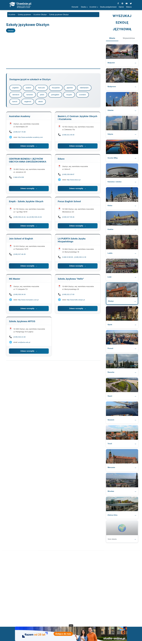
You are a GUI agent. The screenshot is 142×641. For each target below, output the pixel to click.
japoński (70, 88)
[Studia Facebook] (118, 4)
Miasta (112, 38)
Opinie (121, 7)
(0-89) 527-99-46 (68, 217)
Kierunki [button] (75, 7)
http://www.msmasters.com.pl (28, 300)
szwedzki (82, 95)
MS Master (14, 279)
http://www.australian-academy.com (30, 137)
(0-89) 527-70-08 (19, 132)
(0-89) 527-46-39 (19, 254)
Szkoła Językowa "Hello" (71, 279)
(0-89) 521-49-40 (68, 135)
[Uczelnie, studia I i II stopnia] (20, 5)
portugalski (55, 95)
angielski (15, 88)
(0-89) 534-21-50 (19, 337)
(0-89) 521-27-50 (68, 294)
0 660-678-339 (18, 177)
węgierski (27, 101)
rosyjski (69, 95)
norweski (29, 95)
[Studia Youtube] (126, 4)
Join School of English (21, 238)
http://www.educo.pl (73, 180)
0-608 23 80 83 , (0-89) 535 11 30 (74, 257)
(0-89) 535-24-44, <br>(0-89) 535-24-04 (27, 217)
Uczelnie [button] (92, 7)
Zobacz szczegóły (28, 146)
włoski (40, 101)
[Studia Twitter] (131, 4)
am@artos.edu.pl (24, 342)
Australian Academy (19, 116)
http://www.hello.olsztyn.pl (76, 300)
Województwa (129, 38)
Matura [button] (129, 7)
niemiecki (15, 95)
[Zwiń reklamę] (71, 625)
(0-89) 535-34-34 (19, 294)
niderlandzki (84, 88)
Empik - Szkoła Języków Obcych (26, 201)
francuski (41, 88)
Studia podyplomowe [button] (108, 7)
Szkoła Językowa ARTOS (22, 321)
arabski (28, 88)
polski (42, 95)
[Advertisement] (53, 49)
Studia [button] (83, 7)
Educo (61, 159)
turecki (14, 101)
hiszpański (56, 88)
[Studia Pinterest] (122, 4)
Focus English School (69, 201)
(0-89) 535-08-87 (68, 174)
